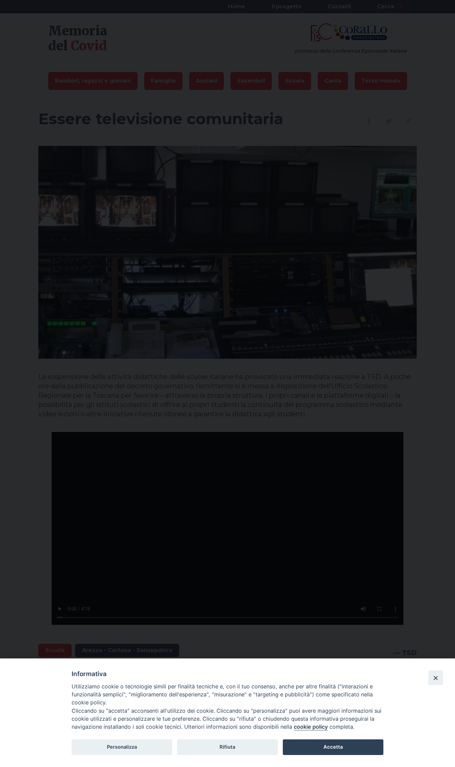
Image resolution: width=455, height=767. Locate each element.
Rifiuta (227, 747)
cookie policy (311, 726)
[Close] (435, 677)
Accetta (333, 747)
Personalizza (122, 747)
